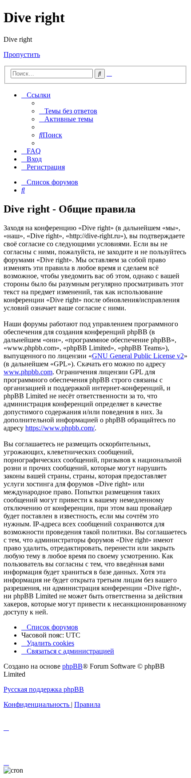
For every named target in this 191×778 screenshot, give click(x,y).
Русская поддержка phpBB (44, 689)
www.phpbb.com (28, 372)
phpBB (72, 666)
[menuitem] (68, 111)
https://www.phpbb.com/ (60, 428)
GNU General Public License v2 (138, 356)
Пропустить (22, 54)
